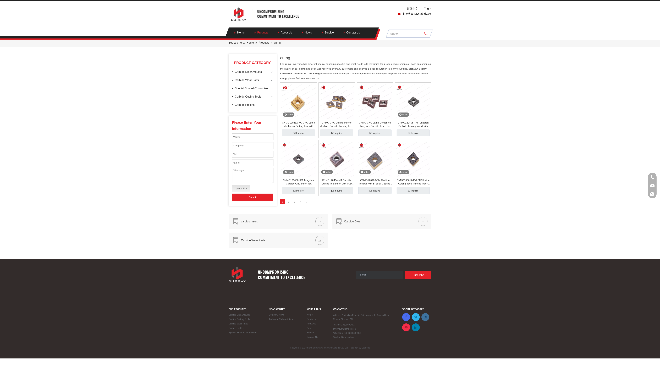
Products (262, 32)
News (308, 32)
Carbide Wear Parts (247, 80)
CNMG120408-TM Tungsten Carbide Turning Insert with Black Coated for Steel (413, 124)
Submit (252, 197)
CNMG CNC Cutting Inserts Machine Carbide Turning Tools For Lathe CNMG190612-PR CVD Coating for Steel (337, 124)
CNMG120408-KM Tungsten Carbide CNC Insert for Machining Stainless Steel (298, 182)
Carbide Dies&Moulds (248, 71)
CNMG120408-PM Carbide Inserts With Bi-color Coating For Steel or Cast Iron (374, 182)
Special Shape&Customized (252, 88)
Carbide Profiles (245, 104)
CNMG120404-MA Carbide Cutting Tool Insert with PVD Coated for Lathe (337, 182)
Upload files (241, 188)
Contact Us (353, 32)
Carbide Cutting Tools (248, 96)
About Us (286, 32)
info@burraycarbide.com (344, 329)
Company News (276, 314)
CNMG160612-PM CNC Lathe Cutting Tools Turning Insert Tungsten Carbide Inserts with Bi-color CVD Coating (413, 182)
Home (241, 32)
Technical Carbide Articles (282, 319)
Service (329, 32)
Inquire (300, 133)
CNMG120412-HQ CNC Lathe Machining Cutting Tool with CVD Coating (298, 124)
